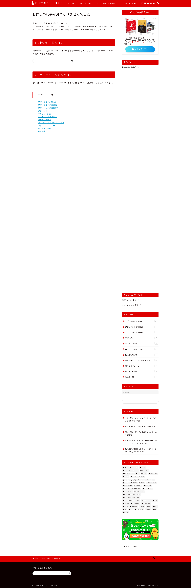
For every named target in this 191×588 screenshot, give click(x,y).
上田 (156, 500)
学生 (131, 509)
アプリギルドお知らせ (128, 3)
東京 (155, 509)
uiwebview (142, 480)
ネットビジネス (128, 491)
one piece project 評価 (138, 477)
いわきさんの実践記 (131, 305)
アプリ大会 (138, 485)
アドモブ (135, 482)
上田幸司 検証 (136, 503)
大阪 (125, 509)
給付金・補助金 (44, 128)
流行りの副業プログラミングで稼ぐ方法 (140, 426)
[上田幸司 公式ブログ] (46, 4)
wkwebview (151, 480)
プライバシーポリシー (41, 585)
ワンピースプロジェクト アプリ (132, 494)
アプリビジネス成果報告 (105, 3)
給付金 (126, 512)
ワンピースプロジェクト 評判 (131, 500)
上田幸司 (126, 503)
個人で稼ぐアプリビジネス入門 (79, 3)
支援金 (148, 509)
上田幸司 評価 (146, 503)
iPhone (145, 473)
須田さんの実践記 (130, 300)
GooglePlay (145, 470)
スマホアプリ (137, 488)
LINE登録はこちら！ (130, 546)
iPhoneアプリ (153, 473)
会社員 (126, 506)
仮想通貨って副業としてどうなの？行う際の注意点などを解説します (141, 450)
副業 (149, 506)
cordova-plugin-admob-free (131, 470)
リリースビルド (140, 491)
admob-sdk (134, 467)
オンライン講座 (44, 114)
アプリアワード (152, 482)
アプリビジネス (128, 485)
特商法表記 (54, 585)
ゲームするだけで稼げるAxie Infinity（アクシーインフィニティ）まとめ (141, 442)
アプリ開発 (148, 485)
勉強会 (156, 506)
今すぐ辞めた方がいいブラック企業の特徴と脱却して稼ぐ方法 (141, 419)
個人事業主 (134, 506)
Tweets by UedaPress (130, 67)
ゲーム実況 (127, 488)
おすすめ (126, 482)
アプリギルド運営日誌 (47, 105)
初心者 (142, 506)
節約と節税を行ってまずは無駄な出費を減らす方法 (141, 433)
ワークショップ (147, 500)
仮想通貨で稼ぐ (44, 120)
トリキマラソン (148, 488)
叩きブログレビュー (46, 126)
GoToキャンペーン (129, 473)
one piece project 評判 (130, 480)
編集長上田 (42, 131)
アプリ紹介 (42, 111)
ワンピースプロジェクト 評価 (131, 497)
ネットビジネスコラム (47, 117)
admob (126, 467)
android (143, 467)
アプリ (142, 482)
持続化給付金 (140, 509)
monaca (126, 477)
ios (138, 473)
